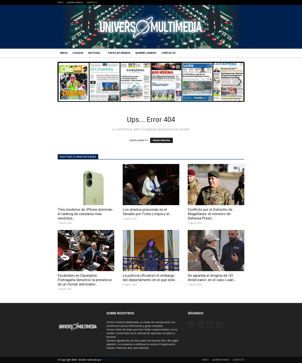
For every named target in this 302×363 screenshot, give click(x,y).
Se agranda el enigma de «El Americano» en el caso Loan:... (212, 277)
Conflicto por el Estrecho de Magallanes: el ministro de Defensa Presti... (210, 213)
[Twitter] (236, 2)
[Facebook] (224, 2)
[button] (239, 82)
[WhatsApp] (241, 2)
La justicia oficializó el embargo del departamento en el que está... (150, 277)
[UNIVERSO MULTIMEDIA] (151, 27)
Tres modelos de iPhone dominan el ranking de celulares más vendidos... (85, 213)
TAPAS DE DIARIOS (119, 52)
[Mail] (230, 2)
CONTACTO (91, 2)
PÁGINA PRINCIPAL (161, 140)
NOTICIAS (94, 52)
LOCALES (78, 52)
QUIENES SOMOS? (75, 2)
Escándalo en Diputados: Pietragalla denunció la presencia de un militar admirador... (85, 279)
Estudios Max (109, 359)
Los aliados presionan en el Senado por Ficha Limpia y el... (147, 211)
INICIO (60, 2)
